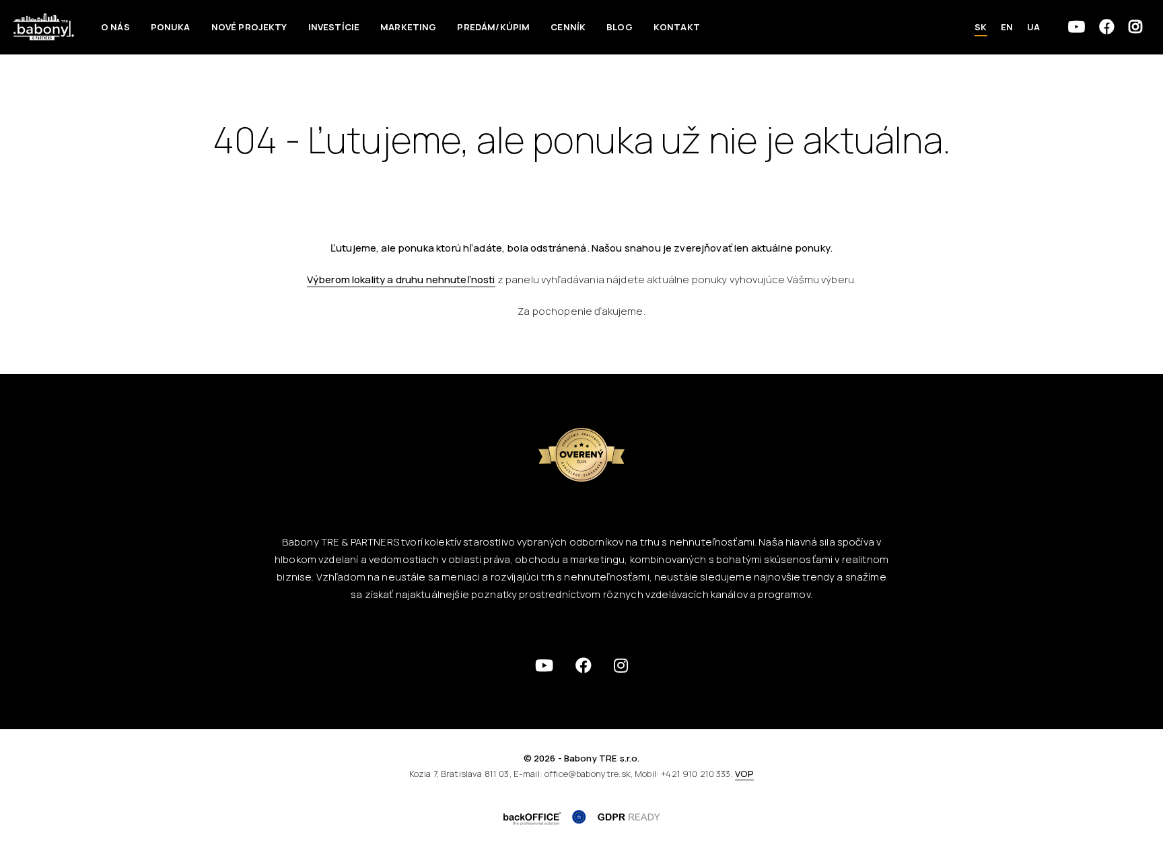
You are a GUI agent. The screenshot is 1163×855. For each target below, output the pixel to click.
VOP (744, 774)
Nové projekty (249, 27)
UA (1033, 27)
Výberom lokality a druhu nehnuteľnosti (401, 279)
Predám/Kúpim (493, 27)
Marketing (408, 27)
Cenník (568, 27)
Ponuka (170, 27)
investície (334, 27)
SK (981, 27)
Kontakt (677, 27)
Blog (619, 27)
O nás (115, 27)
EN (1007, 27)
